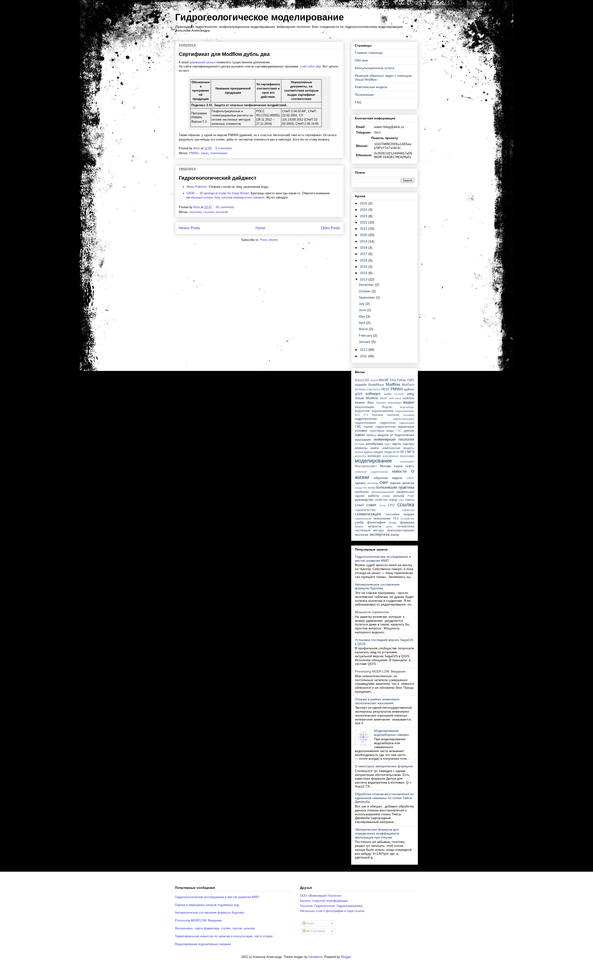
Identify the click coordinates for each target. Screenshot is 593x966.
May (362, 316)
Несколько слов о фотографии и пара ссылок (332, 911)
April (362, 323)
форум (359, 526)
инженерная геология (394, 439)
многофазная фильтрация (398, 456)
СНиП (359, 505)
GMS (410, 380)
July (362, 304)
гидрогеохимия (365, 422)
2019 (364, 241)
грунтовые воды (382, 430)
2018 (364, 247)
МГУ (403, 452)
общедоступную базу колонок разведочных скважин (227, 197)
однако (360, 483)
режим (386, 495)
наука (398, 466)
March (364, 329)
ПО (365, 487)
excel (383, 380)
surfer (387, 394)
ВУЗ (357, 415)
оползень (372, 483)
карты (396, 444)
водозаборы (407, 407)
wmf (391, 398)
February (366, 335)
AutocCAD (362, 380)
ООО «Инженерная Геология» (321, 895)
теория (409, 514)
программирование (382, 492)
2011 (364, 356)
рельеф (398, 495)
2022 (364, 222)
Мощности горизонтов (371, 612)
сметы (409, 499)
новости (399, 471)
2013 (364, 279)
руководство (364, 499)
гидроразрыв (406, 422)
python (409, 389)
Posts (310, 923)
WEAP (383, 398)
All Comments (315, 931)
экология (221, 212)
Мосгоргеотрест (366, 466)
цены (389, 526)
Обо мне (361, 60)
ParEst (376, 389)
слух (401, 499)
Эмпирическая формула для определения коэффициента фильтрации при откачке (377, 833)
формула (407, 522)
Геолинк (377, 415)
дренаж (409, 430)
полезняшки (218, 153)
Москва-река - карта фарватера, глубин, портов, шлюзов (215, 928)
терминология (363, 518)
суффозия (408, 510)
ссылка (208, 212)
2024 (364, 209)
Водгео (387, 407)
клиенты (361, 448)
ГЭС (398, 430)
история (359, 444)
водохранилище (404, 411)
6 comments (224, 148)
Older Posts (330, 228)
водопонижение (383, 411)
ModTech (408, 384)
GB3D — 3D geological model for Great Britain (217, 193)
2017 (364, 254)
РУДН (411, 495)
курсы (368, 452)
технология (382, 518)
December (367, 285)
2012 (364, 349)
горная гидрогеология (379, 426)
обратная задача (388, 478)
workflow (408, 398)
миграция (374, 456)
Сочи (382, 505)
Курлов (359, 452)
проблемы (362, 492)
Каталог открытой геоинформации (324, 900)
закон (204, 153)
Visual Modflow (366, 398)
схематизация (368, 514)
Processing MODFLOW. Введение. (381, 671)
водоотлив (362, 411)
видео (408, 402)
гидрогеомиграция (403, 419)
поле (371, 487)
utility (410, 394)
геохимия (408, 415)
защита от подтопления (395, 435)
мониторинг (407, 461)
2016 (364, 260)
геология (195, 212)
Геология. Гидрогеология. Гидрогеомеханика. (331, 906)
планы (358, 487)
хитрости (374, 526)
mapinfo (361, 384)
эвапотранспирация (400, 530)
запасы (371, 435)
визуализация (364, 407)
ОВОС (410, 478)
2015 (364, 266)
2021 (364, 228)
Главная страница (368, 52)
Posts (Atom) (269, 240)
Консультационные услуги (374, 68)
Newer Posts (189, 228)
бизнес (360, 402)
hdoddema (315, 957)
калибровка (374, 444)
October (365, 291)
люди (388, 452)
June (363, 310)
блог (370, 402)
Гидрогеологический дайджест (217, 178)
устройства (407, 518)
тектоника (392, 514)
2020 (364, 235)
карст (388, 444)
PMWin (194, 153)
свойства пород (386, 499)
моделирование (373, 461)
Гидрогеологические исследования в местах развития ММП (383, 558)
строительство (365, 510)
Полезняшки (364, 94)
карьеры (408, 444)
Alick (377, 132)
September (367, 297)
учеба (359, 522)
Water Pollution (196, 186)
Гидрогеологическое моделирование (259, 17)
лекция (378, 452)
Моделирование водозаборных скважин (391, 732)
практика (406, 487)
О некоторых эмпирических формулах (384, 766)
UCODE (399, 394)
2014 (364, 273)
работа (373, 495)
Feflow (401, 380)
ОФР (383, 483)
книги (375, 448)
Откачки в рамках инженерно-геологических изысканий (377, 701)
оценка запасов (402, 483)
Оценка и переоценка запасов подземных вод (207, 905)
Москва (385, 466)
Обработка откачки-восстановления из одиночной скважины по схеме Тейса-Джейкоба (384, 798)
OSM (369, 389)
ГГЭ (365, 415)
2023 (364, 216)
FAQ (358, 102)
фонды (393, 522)
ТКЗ (395, 518)
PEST (385, 389)
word (398, 398)
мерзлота (360, 456)
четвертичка (405, 526)
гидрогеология (366, 419)
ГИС (358, 426)
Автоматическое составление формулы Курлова (377, 586)
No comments (225, 207)
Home (260, 228)
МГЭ (410, 452)
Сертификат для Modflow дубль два (224, 54)
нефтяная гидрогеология (371, 471)
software (373, 394)
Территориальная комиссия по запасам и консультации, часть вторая (224, 936)
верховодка (394, 402)
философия (376, 522)
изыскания (363, 439)
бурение (381, 402)
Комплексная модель (371, 87)
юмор (395, 534)
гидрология (387, 422)
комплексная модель (398, 448)
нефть (409, 466)
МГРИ (396, 452)
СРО (391, 505)
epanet (374, 380)
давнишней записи (202, 62)
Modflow (393, 384)
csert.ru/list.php (310, 66)
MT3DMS (360, 389)
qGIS (358, 394)
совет (371, 505)
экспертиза (379, 534)
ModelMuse (376, 384)
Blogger (346, 957)
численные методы (369, 530)
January (365, 342)
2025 (364, 203)
